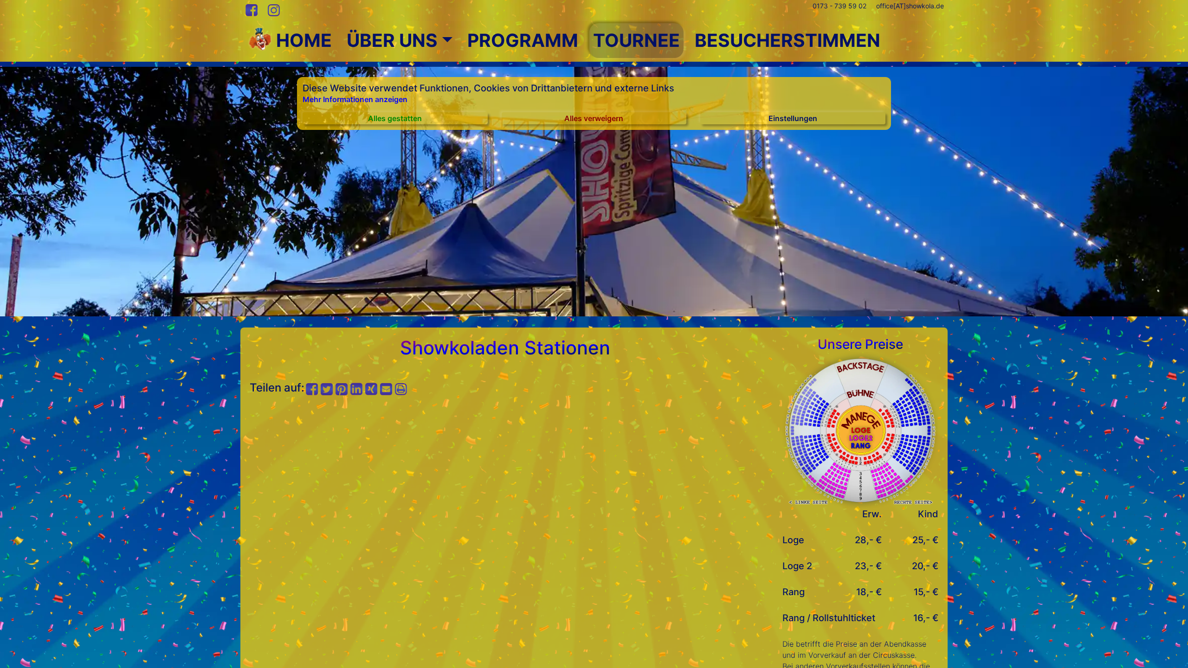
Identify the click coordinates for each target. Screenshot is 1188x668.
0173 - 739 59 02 (839, 6)
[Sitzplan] (860, 429)
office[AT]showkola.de (910, 6)
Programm (522, 40)
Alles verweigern (593, 118)
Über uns (392, 40)
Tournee (636, 40)
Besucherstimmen (787, 40)
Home (302, 40)
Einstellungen (792, 118)
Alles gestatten (395, 118)
